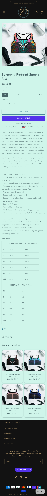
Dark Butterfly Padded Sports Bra (12, 375)
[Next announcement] (43, 2)
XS (5, 95)
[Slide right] (28, 70)
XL (33, 95)
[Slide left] (18, 70)
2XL (41, 95)
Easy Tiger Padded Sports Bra (12, 409)
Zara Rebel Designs (20, 494)
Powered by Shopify (32, 494)
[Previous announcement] (4, 2)
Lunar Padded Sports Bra (35, 409)
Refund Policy (9, 433)
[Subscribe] (40, 461)
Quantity (5, 99)
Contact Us (8, 443)
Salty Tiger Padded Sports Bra (34, 375)
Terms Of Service (10, 428)
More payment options (23, 123)
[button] (4, 12)
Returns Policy (9, 438)
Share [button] (6, 329)
